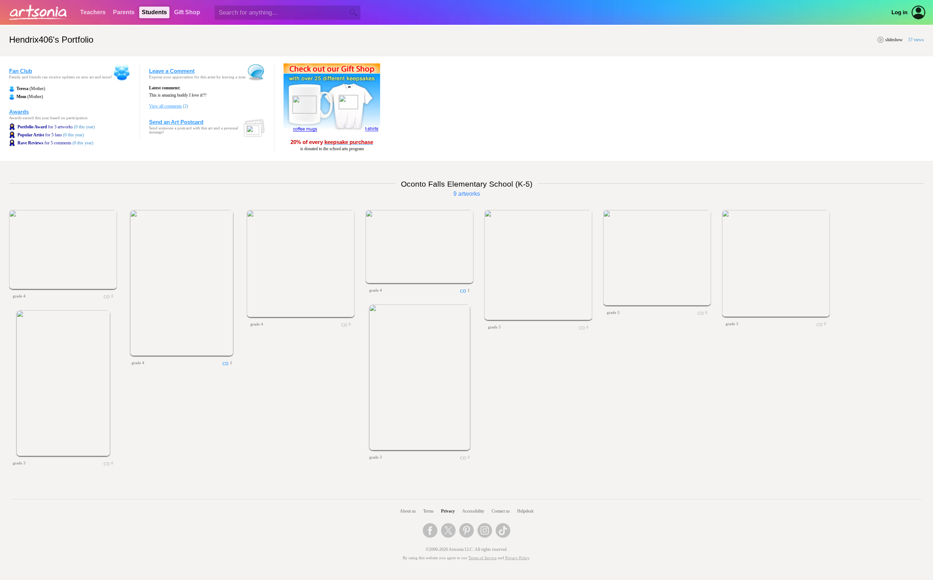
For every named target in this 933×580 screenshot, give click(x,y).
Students (154, 12)
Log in (899, 12)
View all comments (165, 106)
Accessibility (473, 511)
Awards (19, 112)
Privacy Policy (517, 558)
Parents (123, 12)
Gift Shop (187, 12)
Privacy (448, 511)
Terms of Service (482, 558)
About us (408, 511)
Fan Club (20, 71)
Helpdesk (525, 511)
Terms (428, 511)
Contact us (501, 511)
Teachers (93, 12)
